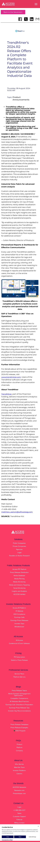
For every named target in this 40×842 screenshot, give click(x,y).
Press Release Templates (19, 724)
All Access (19, 640)
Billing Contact (19, 823)
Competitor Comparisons (19, 698)
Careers (19, 773)
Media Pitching (19, 579)
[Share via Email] (37, 19)
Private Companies (19, 546)
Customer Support (19, 816)
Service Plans (19, 674)
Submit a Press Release (19, 660)
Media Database (19, 575)
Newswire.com (19, 790)
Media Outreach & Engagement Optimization (19, 694)
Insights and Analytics (19, 591)
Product (19, 744)
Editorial (19, 819)
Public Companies (19, 543)
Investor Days (19, 623)
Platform (19, 747)
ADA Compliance (19, 614)
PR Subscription (19, 657)
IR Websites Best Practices (19, 701)
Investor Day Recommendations (19, 711)
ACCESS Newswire (19, 787)
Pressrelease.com (19, 793)
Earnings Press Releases (19, 620)
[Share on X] (26, 19)
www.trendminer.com (11, 377)
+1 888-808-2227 (19, 810)
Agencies (19, 549)
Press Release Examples (19, 727)
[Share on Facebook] (20, 19)
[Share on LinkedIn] (31, 19)
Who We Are (19, 764)
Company (19, 750)
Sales (19, 813)
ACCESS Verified (19, 594)
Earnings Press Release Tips (19, 708)
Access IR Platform (19, 608)
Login (19, 807)
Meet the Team (19, 767)
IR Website (19, 611)
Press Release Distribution (19, 572)
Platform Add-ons (19, 677)
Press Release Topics (19, 690)
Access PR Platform (19, 569)
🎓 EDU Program (19, 731)
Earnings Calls (19, 617)
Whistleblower (19, 627)
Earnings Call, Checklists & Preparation (19, 704)
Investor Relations (19, 770)
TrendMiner (6, 394)
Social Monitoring (19, 588)
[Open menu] (36, 4)
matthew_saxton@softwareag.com (17, 512)
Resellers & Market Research (19, 556)
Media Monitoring (19, 582)
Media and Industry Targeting (19, 585)
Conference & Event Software (19, 643)
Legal (19, 552)
